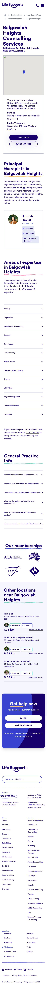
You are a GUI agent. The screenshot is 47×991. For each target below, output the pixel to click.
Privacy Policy (17, 976)
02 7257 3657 (24, 144)
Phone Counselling (35, 862)
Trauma (30, 894)
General (31, 836)
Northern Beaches (15, 19)
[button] (24, 72)
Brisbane (30, 933)
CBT (29, 912)
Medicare (6, 852)
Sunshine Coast (10, 952)
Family (30, 841)
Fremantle (8, 942)
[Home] (5, 15)
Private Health (7, 848)
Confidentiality (8, 880)
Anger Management (35, 820)
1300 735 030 (32, 433)
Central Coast (32, 938)
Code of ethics (8, 875)
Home (4, 820)
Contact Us (6, 838)
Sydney (30, 952)
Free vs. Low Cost (9, 861)
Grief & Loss (32, 825)
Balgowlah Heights (33, 19)
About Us (5, 825)
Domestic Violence (35, 903)
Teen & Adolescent (35, 871)
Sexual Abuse (33, 857)
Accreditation (7, 871)
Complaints (6, 884)
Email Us (23, 718)
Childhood (32, 867)
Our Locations (16, 15)
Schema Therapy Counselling (34, 918)
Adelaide (7, 933)
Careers (5, 834)
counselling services (17, 280)
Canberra (7, 938)
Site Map (5, 889)
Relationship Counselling (32, 831)
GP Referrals (7, 857)
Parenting (31, 846)
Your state (9, 779)
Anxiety (31, 885)
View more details (36, 630)
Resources (6, 829)
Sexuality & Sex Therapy (34, 852)
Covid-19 (5, 866)
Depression (32, 880)
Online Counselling (35, 890)
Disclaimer (6, 976)
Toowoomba (9, 956)
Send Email (23, 137)
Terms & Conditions (30, 976)
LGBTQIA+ (32, 876)
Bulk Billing (6, 843)
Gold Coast (31, 942)
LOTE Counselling (35, 908)
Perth (29, 947)
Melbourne (8, 947)
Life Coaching (33, 899)
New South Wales (34, 15)
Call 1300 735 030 (23, 725)
